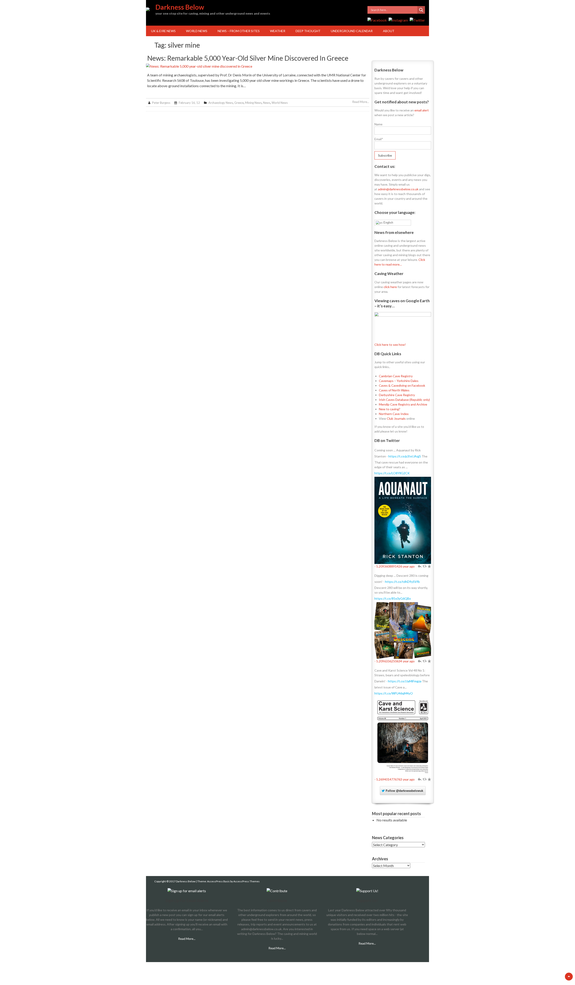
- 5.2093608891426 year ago (394, 566)
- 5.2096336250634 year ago (394, 661)
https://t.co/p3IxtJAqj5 (404, 456)
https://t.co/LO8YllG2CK (392, 473)
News (266, 102)
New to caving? (389, 409)
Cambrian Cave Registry (396, 376)
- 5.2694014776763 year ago (394, 779)
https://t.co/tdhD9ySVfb (402, 581)
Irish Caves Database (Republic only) (404, 400)
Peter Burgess (161, 102)
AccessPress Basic (218, 881)
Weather (277, 31)
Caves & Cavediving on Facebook (402, 385)
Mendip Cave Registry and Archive (403, 404)
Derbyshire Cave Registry (397, 395)
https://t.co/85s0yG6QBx (392, 598)
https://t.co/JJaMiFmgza (404, 681)
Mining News (253, 102)
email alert (421, 110)
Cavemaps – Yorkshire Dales (398, 381)
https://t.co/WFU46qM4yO (393, 693)
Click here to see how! (390, 344)
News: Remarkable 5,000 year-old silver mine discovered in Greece (247, 58)
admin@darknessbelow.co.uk (398, 189)
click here (390, 287)
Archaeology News (220, 102)
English (388, 222)
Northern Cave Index (394, 414)
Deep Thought (308, 31)
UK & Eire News (163, 31)
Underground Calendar (352, 31)
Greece (239, 102)
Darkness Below (179, 7)
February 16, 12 (189, 102)
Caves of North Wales (394, 390)
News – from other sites (239, 31)
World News (196, 31)
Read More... (360, 102)
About (388, 31)
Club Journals (396, 418)
